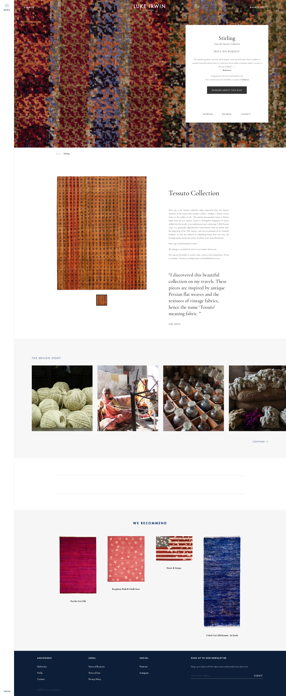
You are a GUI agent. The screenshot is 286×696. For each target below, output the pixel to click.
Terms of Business (97, 666)
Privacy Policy (95, 679)
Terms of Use (94, 673)
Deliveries (42, 666)
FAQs (40, 673)
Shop (58, 154)
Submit (258, 675)
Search (29, 7)
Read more (227, 70)
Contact (41, 679)
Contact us (244, 79)
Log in (7, 691)
